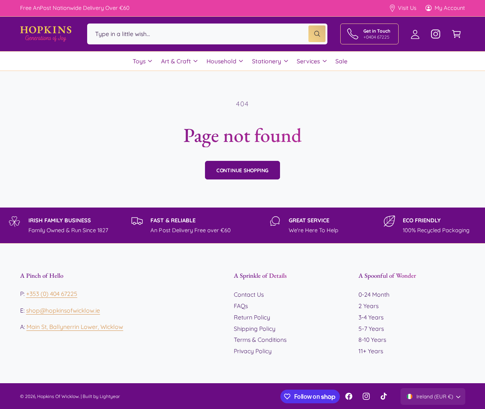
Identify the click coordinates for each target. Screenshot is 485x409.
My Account (450, 7)
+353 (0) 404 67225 (51, 293)
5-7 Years (371, 328)
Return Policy (252, 317)
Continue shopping (242, 170)
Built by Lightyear (101, 396)
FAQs (241, 306)
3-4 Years (370, 317)
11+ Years (370, 351)
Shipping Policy (254, 328)
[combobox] (207, 34)
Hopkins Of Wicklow (58, 396)
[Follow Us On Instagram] (436, 34)
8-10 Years (372, 339)
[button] (456, 34)
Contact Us (249, 294)
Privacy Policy (253, 351)
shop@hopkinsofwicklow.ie (63, 310)
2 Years (368, 306)
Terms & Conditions (260, 339)
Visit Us (407, 7)
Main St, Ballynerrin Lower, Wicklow (75, 326)
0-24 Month (374, 294)
